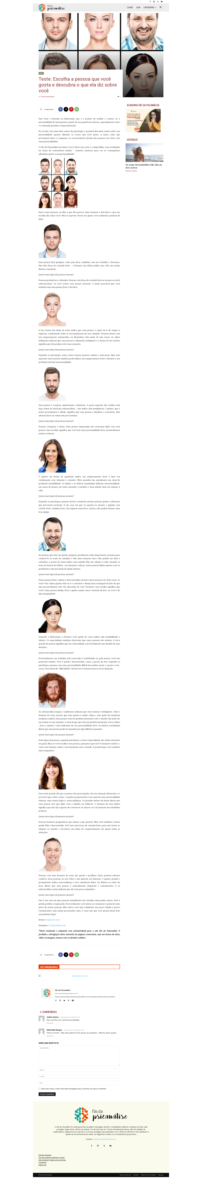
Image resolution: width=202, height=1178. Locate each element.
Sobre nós (42, 1165)
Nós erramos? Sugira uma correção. (52, 1160)
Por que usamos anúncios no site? (52, 1157)
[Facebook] (150, 1)
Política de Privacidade (148, 1175)
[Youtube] (161, 1)
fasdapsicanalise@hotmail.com (104, 1139)
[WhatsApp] (76, 109)
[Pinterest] (71, 109)
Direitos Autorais (45, 1155)
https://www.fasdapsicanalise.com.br (66, 993)
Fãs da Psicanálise (47, 96)
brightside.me (52, 920)
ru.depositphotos (56, 925)
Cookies (136, 1175)
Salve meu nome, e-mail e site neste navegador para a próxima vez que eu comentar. (73, 1089)
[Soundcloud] (65, 1000)
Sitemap (160, 1175)
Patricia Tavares (131, 171)
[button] (160, 7)
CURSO (130, 7)
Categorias (149, 7)
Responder (50, 1023)
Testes (41, 73)
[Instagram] (154, 1)
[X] (158, 1)
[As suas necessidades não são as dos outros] (144, 152)
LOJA (138, 7)
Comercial (42, 1162)
